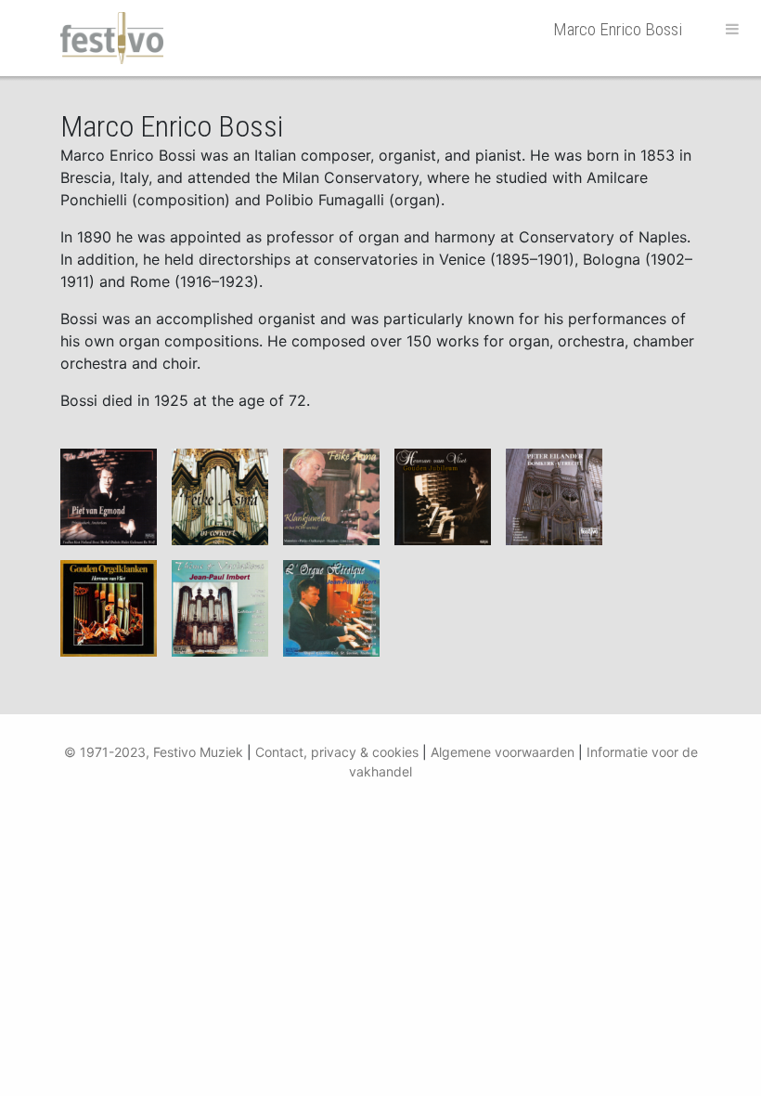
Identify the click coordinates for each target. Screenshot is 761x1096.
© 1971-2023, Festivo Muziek (153, 752)
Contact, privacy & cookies (337, 752)
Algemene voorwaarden (502, 752)
